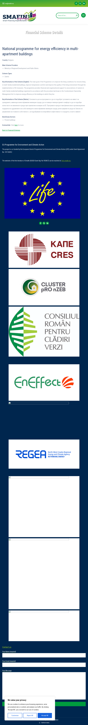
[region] (30, 708)
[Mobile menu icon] (83, 15)
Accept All (44, 715)
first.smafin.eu (66, 161)
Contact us (6, 647)
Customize (15, 715)
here (16, 125)
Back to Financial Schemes (11, 130)
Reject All (30, 715)
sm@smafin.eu (9, 3)
